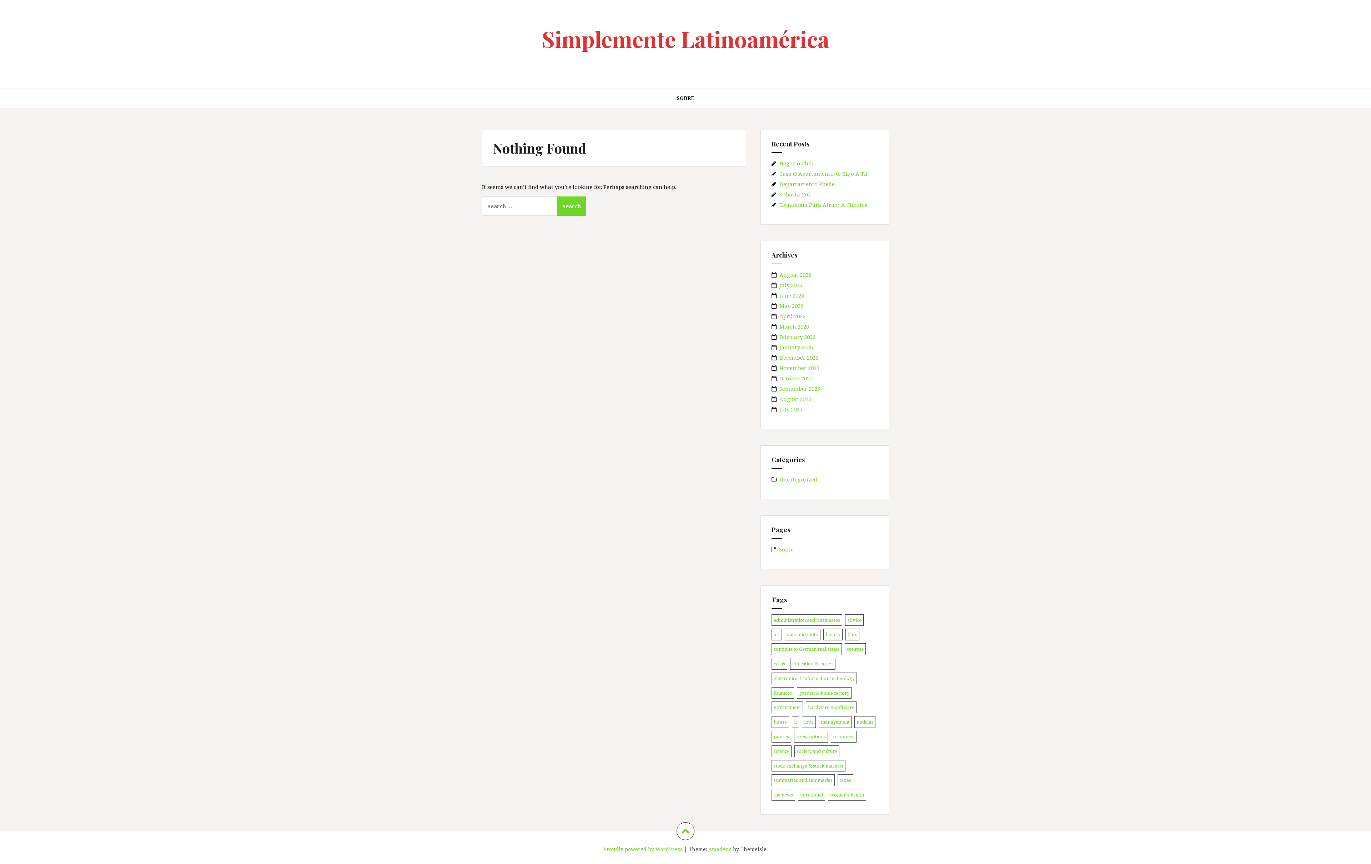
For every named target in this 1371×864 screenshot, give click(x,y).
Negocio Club (796, 163)
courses (855, 649)
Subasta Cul (794, 194)
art (777, 634)
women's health (847, 794)
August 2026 (795, 274)
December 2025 (798, 357)
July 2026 (790, 285)
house (780, 722)
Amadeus (720, 849)
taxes (845, 780)
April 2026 (792, 316)
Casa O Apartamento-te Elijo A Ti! (823, 173)
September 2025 (799, 388)
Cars (852, 634)
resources (843, 736)
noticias (865, 722)
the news (783, 794)
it (795, 722)
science (781, 751)
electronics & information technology (814, 678)
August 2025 (795, 399)
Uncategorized (798, 479)
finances (783, 693)
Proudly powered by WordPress (643, 849)
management (835, 722)
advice (854, 620)
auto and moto (802, 634)
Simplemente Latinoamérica (685, 39)
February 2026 (797, 336)
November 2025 (799, 367)
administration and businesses (807, 620)
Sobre (685, 98)
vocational (811, 794)
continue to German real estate (807, 649)
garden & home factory (824, 693)
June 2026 (791, 295)
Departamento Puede (807, 184)
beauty (832, 634)
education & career (812, 663)
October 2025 (796, 378)
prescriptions (811, 736)
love (809, 722)
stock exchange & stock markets (808, 766)
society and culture (817, 751)
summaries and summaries (803, 780)
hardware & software (831, 707)
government (787, 707)
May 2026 (791, 305)
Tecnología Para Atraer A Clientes (823, 204)
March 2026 (794, 326)
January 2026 (796, 347)
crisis (779, 663)
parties (781, 736)
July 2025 (790, 409)
